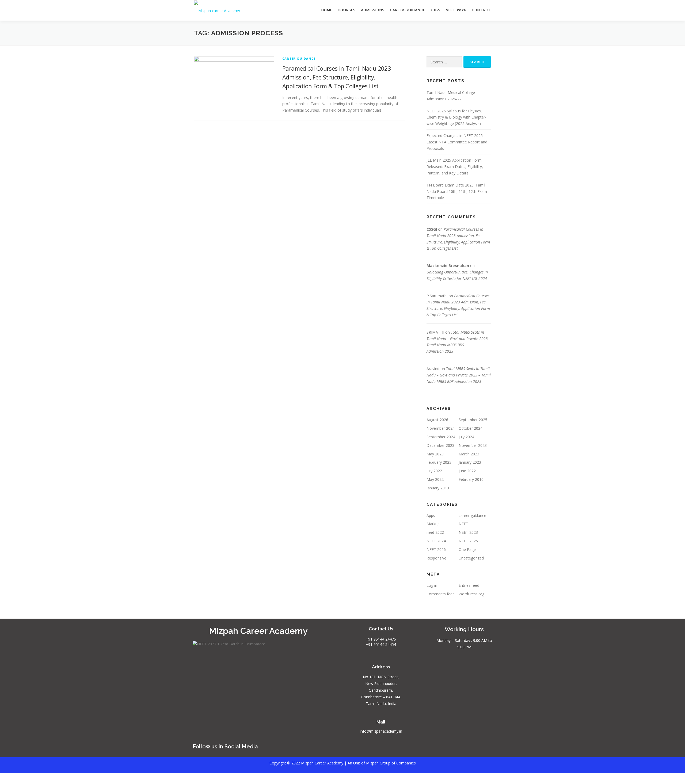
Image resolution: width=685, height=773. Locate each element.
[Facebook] (407, 749)
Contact (481, 10)
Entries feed (469, 585)
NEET (463, 523)
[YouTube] (383, 749)
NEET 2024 (436, 540)
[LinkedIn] (418, 749)
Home (326, 10)
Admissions (373, 10)
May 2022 (435, 479)
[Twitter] (430, 749)
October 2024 (470, 428)
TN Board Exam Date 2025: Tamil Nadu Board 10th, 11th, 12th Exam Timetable (457, 191)
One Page (467, 549)
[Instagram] (395, 749)
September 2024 (441, 436)
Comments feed (441, 593)
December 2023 (440, 445)
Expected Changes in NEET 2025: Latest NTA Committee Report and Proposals (457, 142)
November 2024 (441, 428)
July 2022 (434, 470)
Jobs (435, 10)
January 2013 (438, 487)
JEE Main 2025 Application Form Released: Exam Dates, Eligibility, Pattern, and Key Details (455, 167)
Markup (433, 523)
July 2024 (466, 436)
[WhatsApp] (442, 749)
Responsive (436, 558)
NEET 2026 (456, 10)
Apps (431, 515)
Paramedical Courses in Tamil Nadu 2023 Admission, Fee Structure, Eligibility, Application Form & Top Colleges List (336, 77)
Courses (347, 10)
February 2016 (471, 479)
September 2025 (473, 419)
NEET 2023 (468, 532)
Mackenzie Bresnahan (448, 265)
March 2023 (469, 453)
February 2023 (439, 462)
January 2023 (470, 462)
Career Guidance (407, 10)
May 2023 (435, 453)
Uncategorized (471, 558)
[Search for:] (444, 62)
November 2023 (473, 445)
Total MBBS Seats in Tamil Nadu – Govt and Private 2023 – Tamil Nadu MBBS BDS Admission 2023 (459, 375)
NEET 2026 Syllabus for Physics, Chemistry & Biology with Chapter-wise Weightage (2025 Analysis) (456, 117)
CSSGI (432, 229)
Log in (432, 585)
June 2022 (467, 470)
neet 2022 (435, 532)
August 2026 (437, 419)
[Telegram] (454, 749)
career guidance (298, 58)
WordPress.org (471, 593)
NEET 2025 (468, 540)
